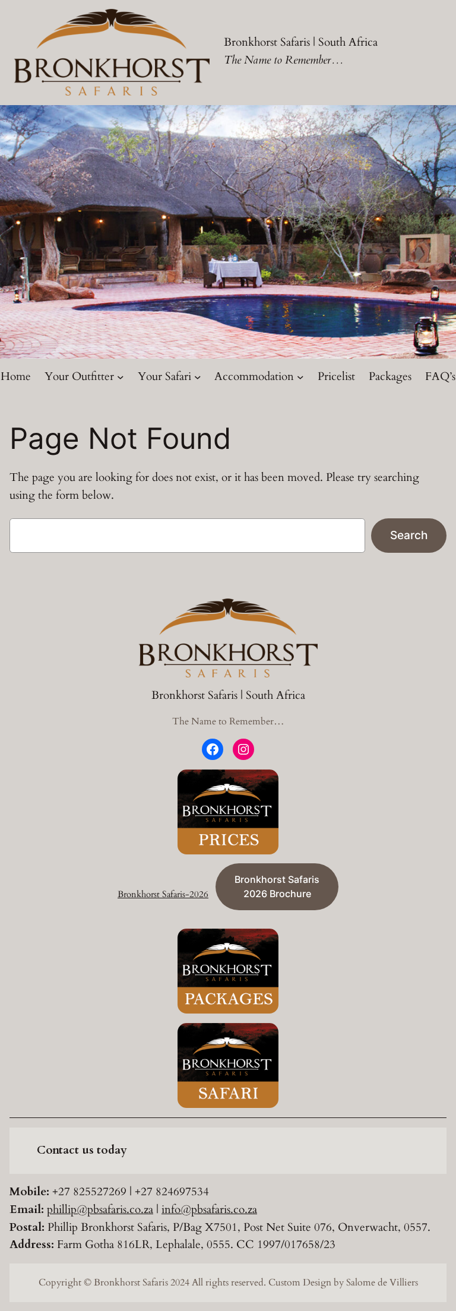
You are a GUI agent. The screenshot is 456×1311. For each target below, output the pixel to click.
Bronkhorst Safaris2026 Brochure (277, 886)
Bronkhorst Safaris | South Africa (301, 42)
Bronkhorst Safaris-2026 (163, 894)
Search (409, 535)
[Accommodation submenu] (300, 377)
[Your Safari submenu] (197, 377)
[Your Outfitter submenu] (120, 377)
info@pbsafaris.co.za (209, 1209)
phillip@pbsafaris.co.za (100, 1209)
